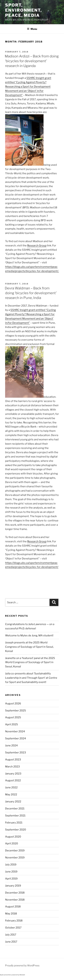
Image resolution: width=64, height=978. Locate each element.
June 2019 (11, 871)
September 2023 (15, 752)
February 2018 (14, 920)
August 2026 (13, 703)
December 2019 (15, 850)
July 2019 (10, 864)
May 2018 (11, 913)
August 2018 (13, 906)
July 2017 (10, 934)
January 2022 (13, 801)
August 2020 (13, 836)
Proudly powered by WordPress (22, 965)
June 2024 (11, 745)
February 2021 (13, 822)
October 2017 (13, 927)
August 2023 (13, 759)
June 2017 (11, 941)
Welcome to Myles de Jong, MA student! (29, 635)
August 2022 (13, 780)
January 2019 (13, 885)
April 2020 (11, 843)
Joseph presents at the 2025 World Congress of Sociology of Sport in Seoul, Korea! (29, 647)
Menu (34, 28)
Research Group (36, 245)
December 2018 (15, 892)
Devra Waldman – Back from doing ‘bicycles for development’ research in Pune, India (31, 293)
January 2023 (13, 773)
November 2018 (15, 899)
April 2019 (11, 878)
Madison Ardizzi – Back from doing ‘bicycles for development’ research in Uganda (32, 61)
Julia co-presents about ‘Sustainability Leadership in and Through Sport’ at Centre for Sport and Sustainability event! (31, 678)
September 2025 (15, 710)
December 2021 (14, 808)
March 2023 (12, 766)
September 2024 (15, 738)
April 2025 (11, 724)
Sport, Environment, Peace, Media (23, 10)
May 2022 (11, 794)
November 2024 (15, 731)
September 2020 (15, 829)
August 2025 (13, 717)
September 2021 (15, 815)
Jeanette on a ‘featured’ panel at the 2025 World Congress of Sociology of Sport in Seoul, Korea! (30, 662)
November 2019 (15, 857)
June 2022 (11, 787)
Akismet (22, 975)
